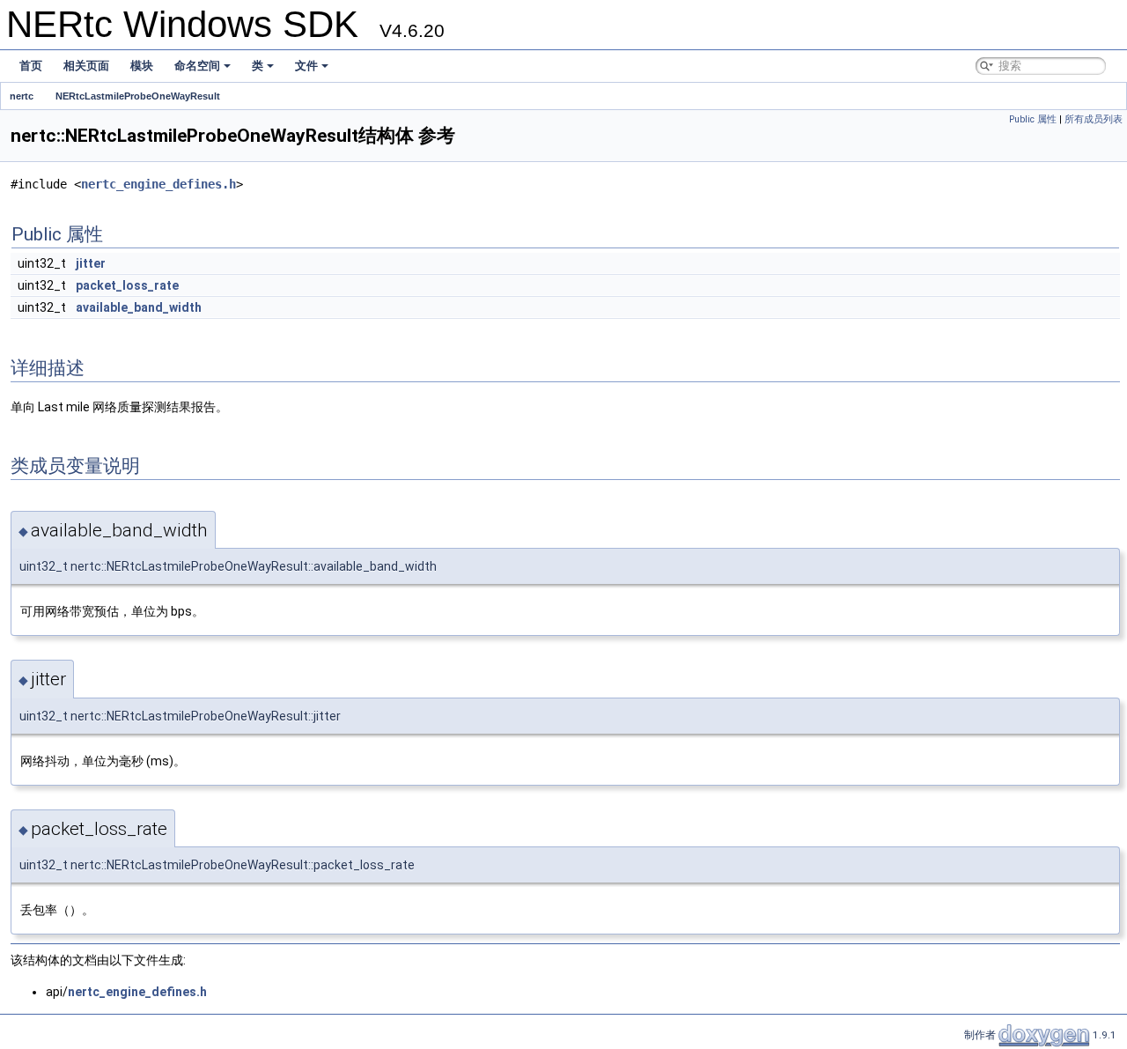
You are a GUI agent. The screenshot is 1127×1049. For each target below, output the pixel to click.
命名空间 (197, 65)
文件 (306, 65)
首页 (30, 65)
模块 (141, 65)
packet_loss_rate (127, 285)
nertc (21, 96)
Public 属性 (1033, 119)
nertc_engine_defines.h (158, 184)
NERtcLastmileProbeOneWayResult (137, 96)
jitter (91, 263)
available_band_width (139, 307)
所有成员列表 (1093, 119)
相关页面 (86, 65)
